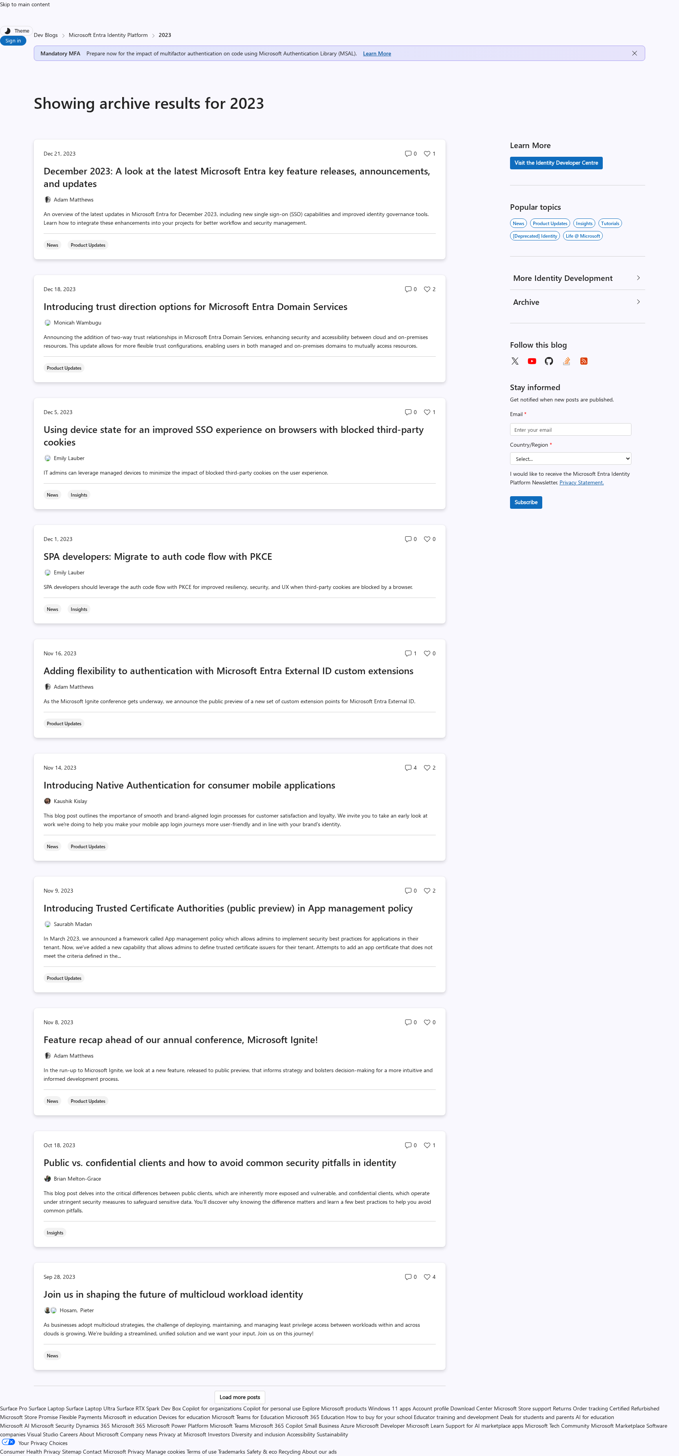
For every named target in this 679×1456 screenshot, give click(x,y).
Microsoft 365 (128, 1425)
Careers (69, 1434)
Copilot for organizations (212, 1408)
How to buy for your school (379, 1417)
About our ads (319, 1451)
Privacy (137, 1451)
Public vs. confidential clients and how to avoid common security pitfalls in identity (220, 1162)
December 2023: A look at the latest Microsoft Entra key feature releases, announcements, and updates (237, 176)
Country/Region (531, 444)
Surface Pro (13, 1408)
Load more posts (240, 1397)
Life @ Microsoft (583, 236)
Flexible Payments (80, 1417)
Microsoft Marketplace (618, 1425)
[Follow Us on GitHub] (549, 361)
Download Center (471, 1408)
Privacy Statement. (582, 482)
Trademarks (231, 1451)
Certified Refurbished (634, 1408)
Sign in (13, 40)
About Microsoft (99, 1434)
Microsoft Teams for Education (248, 1417)
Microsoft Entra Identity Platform (108, 35)
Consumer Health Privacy (30, 1451)
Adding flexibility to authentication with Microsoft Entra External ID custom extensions (228, 670)
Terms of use (202, 1451)
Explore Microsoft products (334, 1408)
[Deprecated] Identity (535, 236)
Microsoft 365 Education (315, 1417)
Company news (138, 1434)
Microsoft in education (130, 1417)
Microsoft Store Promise (29, 1417)
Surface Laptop (46, 1408)
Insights (584, 223)
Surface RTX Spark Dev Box (149, 1408)
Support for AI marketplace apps (484, 1425)
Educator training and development (456, 1417)
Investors (219, 1434)
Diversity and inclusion (258, 1434)
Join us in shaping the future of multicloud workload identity (173, 1293)
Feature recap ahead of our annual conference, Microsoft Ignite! (181, 1039)
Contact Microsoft (104, 1451)
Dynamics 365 (93, 1425)
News (518, 223)
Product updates (550, 223)
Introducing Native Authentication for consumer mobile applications (189, 784)
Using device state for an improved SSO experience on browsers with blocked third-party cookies (234, 435)
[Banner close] (635, 53)
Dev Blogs (46, 35)
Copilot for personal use (272, 1408)
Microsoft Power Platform (177, 1425)
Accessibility (301, 1434)
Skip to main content (25, 4)
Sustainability (332, 1434)
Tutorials (610, 223)
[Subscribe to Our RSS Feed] (584, 361)
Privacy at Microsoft (182, 1434)
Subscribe (526, 502)
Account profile (431, 1408)
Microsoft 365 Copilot (276, 1425)
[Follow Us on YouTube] (532, 361)
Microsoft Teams (229, 1425)
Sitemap (71, 1451)
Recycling (290, 1451)
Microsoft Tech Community (557, 1425)
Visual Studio (42, 1434)
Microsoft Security (52, 1425)
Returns (562, 1408)
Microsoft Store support (522, 1408)
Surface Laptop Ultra (90, 1408)
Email (518, 414)
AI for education (595, 1417)
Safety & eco (262, 1451)
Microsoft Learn (425, 1425)
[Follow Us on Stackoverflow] (566, 361)
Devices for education (184, 1417)
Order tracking (590, 1408)
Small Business (322, 1425)
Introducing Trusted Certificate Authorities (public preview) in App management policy (228, 907)
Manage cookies (165, 1451)
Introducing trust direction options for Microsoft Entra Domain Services (195, 306)
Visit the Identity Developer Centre (556, 162)
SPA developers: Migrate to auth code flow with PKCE (158, 556)
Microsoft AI (14, 1425)
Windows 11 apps (389, 1408)
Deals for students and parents (537, 1417)
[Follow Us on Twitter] (514, 361)
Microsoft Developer (380, 1425)
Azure (347, 1425)
